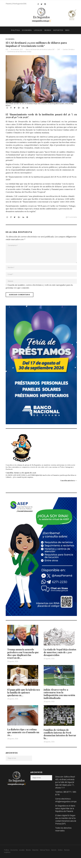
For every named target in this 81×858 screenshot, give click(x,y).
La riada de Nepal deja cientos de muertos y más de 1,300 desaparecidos (60, 652)
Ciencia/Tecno (45, 850)
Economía (27, 30)
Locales (38, 30)
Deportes (58, 30)
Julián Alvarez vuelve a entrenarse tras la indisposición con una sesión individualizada (59, 694)
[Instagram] (45, 4)
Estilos (60, 850)
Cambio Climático (69, 49)
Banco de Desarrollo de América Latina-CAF (40, 49)
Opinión (53, 850)
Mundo (48, 30)
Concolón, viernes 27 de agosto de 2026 (21, 473)
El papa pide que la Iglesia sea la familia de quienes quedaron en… (23, 692)
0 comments (72, 217)
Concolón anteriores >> (68, 481)
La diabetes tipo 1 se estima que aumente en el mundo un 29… (23, 732)
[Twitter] (41, 4)
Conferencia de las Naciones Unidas (19, 51)
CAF (58, 49)
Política (15, 30)
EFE (7, 49)
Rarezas (67, 850)
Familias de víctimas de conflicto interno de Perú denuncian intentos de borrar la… (60, 734)
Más (67, 30)
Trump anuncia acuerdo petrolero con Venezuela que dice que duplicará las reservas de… (23, 653)
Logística (7, 852)
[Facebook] (38, 4)
